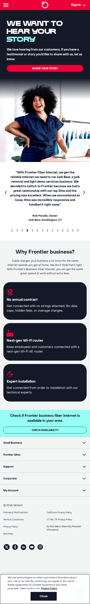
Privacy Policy (49, 588)
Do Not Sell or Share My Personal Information (64, 528)
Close (44, 596)
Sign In (76, 5)
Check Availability (45, 430)
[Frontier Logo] (45, 5)
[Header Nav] (6, 5)
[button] (5, 193)
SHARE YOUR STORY (45, 68)
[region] (45, 589)
